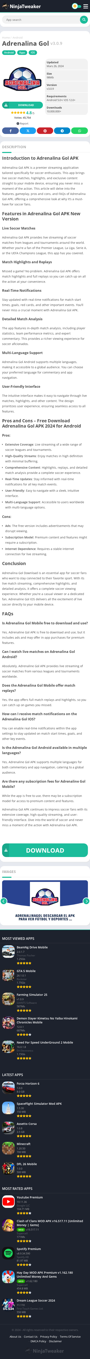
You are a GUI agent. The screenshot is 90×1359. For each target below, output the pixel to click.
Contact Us (30, 1336)
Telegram (62, 130)
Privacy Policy (48, 1336)
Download (26, 105)
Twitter (28, 130)
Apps (22, 52)
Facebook (10, 130)
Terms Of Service (70, 1336)
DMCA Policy (38, 1341)
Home (6, 37)
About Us (15, 1336)
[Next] (86, 901)
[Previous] (3, 901)
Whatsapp (79, 130)
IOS (33, 52)
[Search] (84, 20)
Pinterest (45, 130)
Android (18, 37)
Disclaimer (55, 1341)
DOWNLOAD (45, 850)
